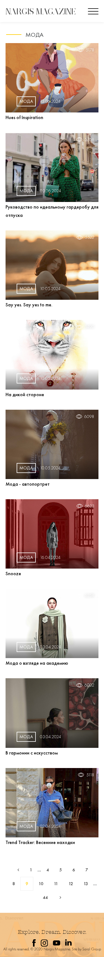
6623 (89, 506)
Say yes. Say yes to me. (29, 304)
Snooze (13, 573)
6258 (89, 595)
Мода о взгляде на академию (37, 663)
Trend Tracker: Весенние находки (40, 842)
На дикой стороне (25, 394)
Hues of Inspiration (24, 117)
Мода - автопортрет (28, 484)
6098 (89, 416)
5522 (89, 237)
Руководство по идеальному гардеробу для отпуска (52, 211)
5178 (90, 50)
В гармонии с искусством (32, 753)
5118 (90, 775)
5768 (89, 139)
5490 (89, 327)
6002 (89, 685)
